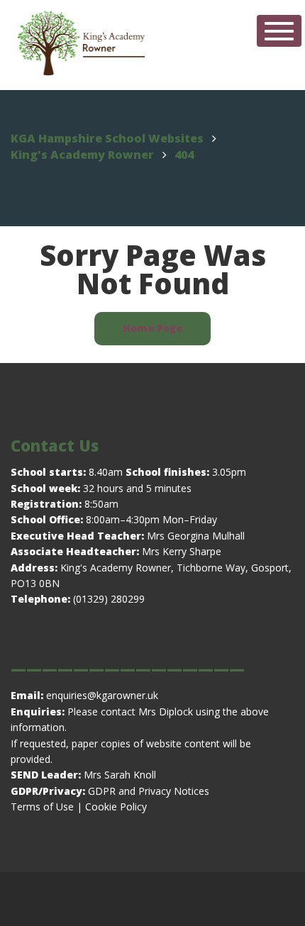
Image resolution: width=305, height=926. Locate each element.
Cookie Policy (116, 806)
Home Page (152, 328)
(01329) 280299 (109, 599)
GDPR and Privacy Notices (148, 791)
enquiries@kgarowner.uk (100, 695)
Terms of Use (42, 806)
